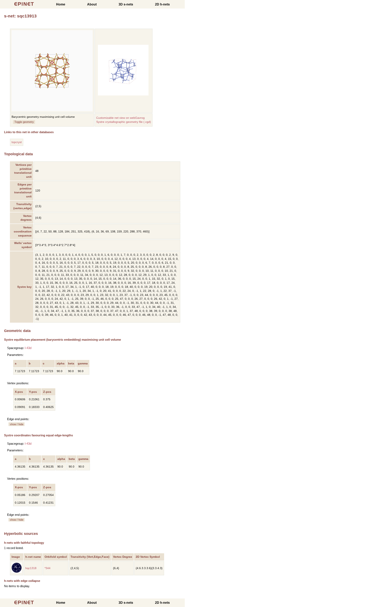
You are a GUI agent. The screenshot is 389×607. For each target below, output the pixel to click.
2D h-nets (162, 4)
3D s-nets (126, 4)
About (92, 4)
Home (60, 4)
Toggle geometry (24, 121)
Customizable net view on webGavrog (120, 117)
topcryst (17, 142)
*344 (47, 568)
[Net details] (17, 571)
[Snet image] (123, 94)
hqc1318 (30, 568)
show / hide (16, 424)
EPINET (24, 4)
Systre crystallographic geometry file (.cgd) (123, 121)
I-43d (28, 348)
